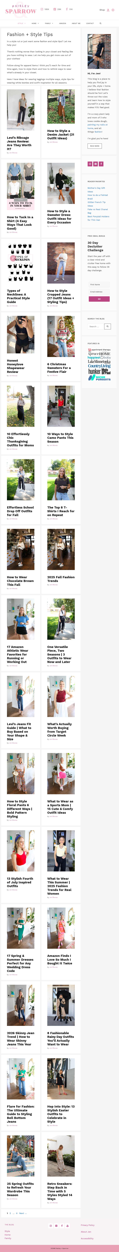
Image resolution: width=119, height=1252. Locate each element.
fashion (98, 131)
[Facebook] (66, 9)
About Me (76, 23)
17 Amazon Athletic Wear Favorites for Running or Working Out (17, 654)
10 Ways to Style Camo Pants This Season (60, 437)
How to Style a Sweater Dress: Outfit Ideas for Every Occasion (59, 216)
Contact (90, 23)
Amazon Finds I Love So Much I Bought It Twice (59, 959)
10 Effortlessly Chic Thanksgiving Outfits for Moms (20, 439)
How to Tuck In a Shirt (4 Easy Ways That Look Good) (20, 222)
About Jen (86, 1232)
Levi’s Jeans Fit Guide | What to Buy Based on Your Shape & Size (19, 731)
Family (48, 23)
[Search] (107, 326)
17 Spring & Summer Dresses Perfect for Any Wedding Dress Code (20, 963)
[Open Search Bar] (100, 23)
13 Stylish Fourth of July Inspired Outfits (20, 882)
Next (23, 1213)
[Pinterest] (54, 9)
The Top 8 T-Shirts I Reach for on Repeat (60, 511)
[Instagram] (42, 9)
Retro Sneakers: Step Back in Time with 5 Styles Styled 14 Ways (59, 1191)
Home (34, 23)
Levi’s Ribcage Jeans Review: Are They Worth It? (19, 143)
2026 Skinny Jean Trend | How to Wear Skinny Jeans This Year (20, 1038)
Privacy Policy (87, 1225)
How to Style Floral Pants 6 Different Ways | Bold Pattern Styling (19, 808)
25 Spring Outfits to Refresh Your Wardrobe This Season (20, 1189)
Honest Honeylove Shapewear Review (16, 366)
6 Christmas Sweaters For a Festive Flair (59, 368)
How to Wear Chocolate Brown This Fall (20, 581)
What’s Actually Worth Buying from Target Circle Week (59, 729)
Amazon (62, 23)
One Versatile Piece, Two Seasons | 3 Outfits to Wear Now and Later (59, 654)
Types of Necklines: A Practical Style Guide (18, 296)
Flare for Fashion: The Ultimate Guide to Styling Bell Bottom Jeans (20, 1114)
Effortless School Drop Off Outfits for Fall (20, 511)
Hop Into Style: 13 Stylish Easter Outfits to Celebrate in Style (61, 1114)
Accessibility (87, 1238)
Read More (94, 146)
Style (20, 23)
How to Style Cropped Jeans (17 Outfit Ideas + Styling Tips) (60, 296)
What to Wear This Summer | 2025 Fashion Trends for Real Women (59, 886)
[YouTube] (67, 1225)
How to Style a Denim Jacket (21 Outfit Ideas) (60, 134)
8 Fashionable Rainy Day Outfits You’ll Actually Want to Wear (60, 1038)
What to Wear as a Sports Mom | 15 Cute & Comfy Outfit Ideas (60, 806)
